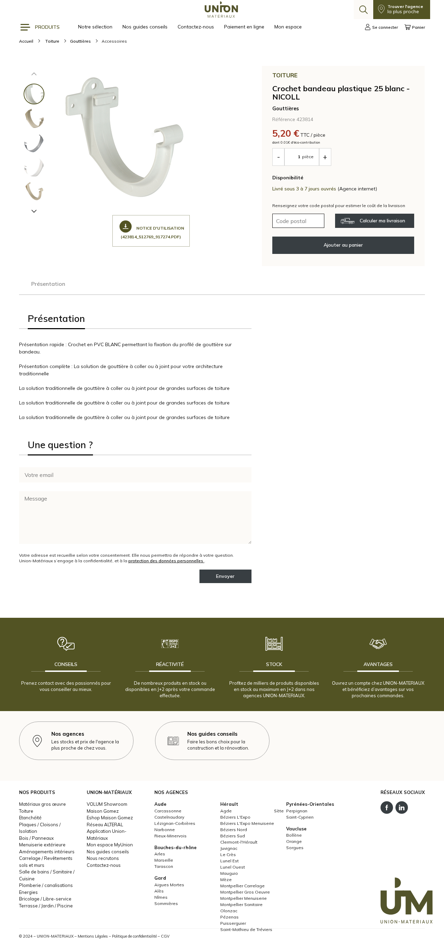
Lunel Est (229, 860)
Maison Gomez (103, 811)
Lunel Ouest (232, 867)
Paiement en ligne (245, 27)
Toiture (26, 811)
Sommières (166, 903)
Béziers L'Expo (235, 817)
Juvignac (228, 848)
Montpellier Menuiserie (243, 898)
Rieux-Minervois (170, 835)
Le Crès (228, 854)
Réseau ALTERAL (105, 824)
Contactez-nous (196, 27)
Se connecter (385, 27)
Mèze (226, 879)
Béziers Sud (232, 835)
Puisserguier (233, 923)
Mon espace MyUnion (110, 844)
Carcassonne (167, 810)
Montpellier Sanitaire (241, 904)
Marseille (163, 860)
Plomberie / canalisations (46, 885)
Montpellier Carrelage (242, 885)
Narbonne (164, 829)
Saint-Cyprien (300, 817)
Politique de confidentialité (134, 936)
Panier (418, 27)
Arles (159, 853)
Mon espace (288, 27)
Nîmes (161, 897)
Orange (294, 841)
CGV (165, 936)
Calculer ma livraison (382, 220)
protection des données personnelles (166, 560)
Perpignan (296, 810)
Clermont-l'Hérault (238, 842)
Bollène (294, 835)
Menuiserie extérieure (42, 844)
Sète (279, 810)
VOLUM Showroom (107, 804)
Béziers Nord (233, 829)
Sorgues (295, 847)
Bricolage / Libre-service (45, 899)
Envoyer (225, 576)
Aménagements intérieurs (47, 851)
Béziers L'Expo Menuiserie (247, 823)
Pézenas (229, 917)
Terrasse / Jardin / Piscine (46, 905)
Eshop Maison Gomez (110, 817)
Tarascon (163, 866)
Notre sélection (96, 27)
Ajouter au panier (343, 245)
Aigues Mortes (169, 884)
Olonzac (228, 910)
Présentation (48, 283)
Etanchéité (30, 817)
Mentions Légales (93, 936)
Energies (28, 892)
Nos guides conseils (145, 27)
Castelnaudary (169, 817)
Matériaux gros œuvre (42, 804)
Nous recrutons (103, 858)
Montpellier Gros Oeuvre (245, 892)
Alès (159, 891)
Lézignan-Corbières (174, 823)
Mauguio (229, 873)
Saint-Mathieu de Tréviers (246, 929)
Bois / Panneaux (36, 838)
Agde (226, 810)
